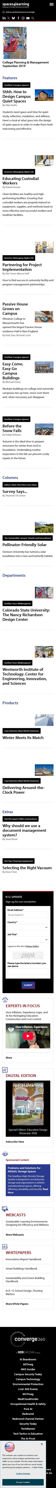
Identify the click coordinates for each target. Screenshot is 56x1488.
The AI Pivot (28, 1438)
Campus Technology (28, 1379)
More (9, 1057)
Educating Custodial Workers (20, 181)
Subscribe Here (15, 1141)
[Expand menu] (51, 5)
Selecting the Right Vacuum (27, 867)
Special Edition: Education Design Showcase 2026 (28, 1131)
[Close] (41, 1444)
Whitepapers (18, 1252)
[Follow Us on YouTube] (28, 18)
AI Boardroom (28, 1359)
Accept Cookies (23, 1482)
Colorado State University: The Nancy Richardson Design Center (26, 614)
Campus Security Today (28, 1374)
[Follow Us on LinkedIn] (4, 17)
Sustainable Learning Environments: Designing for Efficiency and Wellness (27, 1223)
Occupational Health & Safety (28, 1404)
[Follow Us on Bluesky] (13, 18)
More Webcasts (15, 1234)
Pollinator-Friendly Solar (24, 544)
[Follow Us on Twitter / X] (8, 18)
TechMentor (28, 1428)
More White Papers (17, 1304)
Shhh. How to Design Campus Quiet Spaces (16, 96)
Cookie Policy (37, 1467)
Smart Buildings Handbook (21, 1268)
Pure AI (28, 1409)
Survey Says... (14, 491)
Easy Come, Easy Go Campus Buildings (12, 370)
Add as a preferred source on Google (20, 12)
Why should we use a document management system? (24, 830)
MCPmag (28, 1394)
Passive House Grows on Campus (15, 308)
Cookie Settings (23, 1473)
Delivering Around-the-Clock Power (23, 790)
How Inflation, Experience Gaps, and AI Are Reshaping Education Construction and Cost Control (27, 1015)
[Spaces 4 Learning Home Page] (15, 5)
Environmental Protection (28, 1384)
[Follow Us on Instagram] (23, 18)
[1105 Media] (28, 1352)
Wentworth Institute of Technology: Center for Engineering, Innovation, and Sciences (24, 676)
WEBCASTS (16, 1214)
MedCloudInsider (28, 1399)
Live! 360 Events (28, 1389)
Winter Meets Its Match (23, 737)
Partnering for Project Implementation (22, 267)
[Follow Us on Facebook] (18, 18)
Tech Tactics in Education (28, 1433)
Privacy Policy (32, 946)
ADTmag (28, 1364)
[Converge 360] (28, 1339)
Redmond (28, 1414)
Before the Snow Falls (11, 428)
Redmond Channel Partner (28, 1419)
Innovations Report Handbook (23, 1259)
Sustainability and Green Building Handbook (25, 1279)
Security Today (28, 1423)
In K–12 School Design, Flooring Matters (24, 1292)
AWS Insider (28, 1369)
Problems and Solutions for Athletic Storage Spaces (24, 1169)
